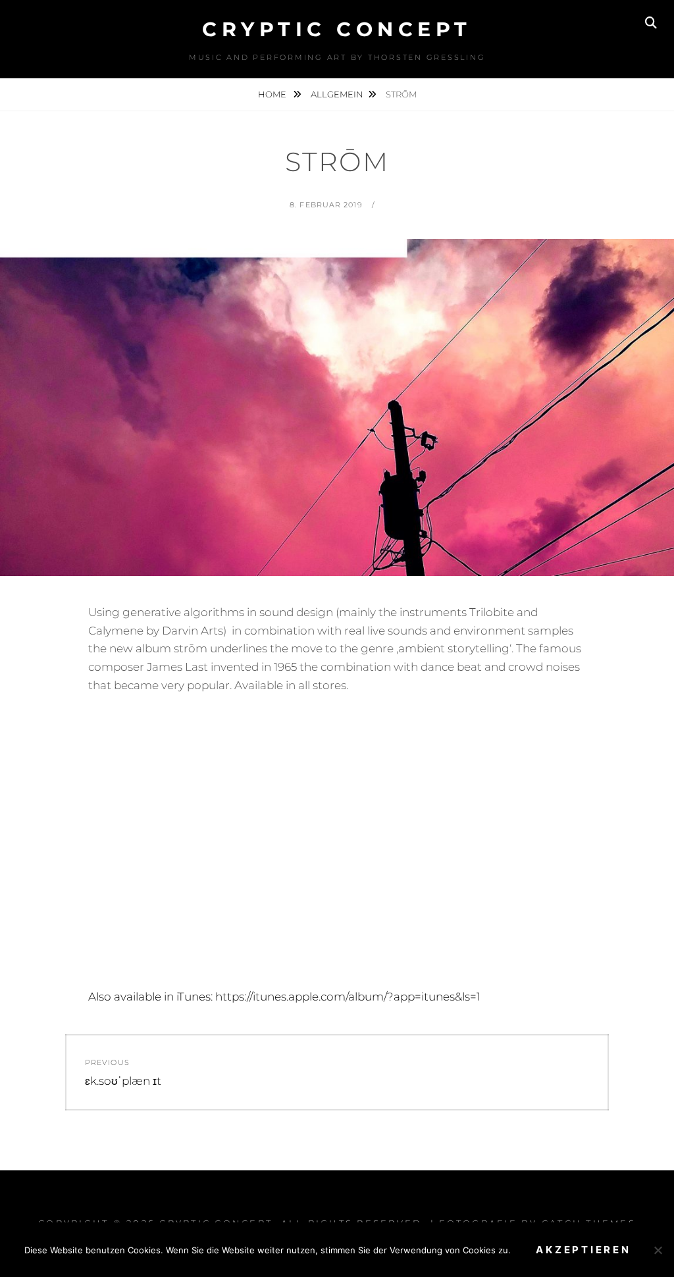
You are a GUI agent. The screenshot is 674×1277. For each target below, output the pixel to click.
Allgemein (337, 94)
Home (273, 94)
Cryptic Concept (337, 29)
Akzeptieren (583, 1249)
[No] (657, 1250)
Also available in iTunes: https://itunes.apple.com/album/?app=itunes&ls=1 (284, 996)
